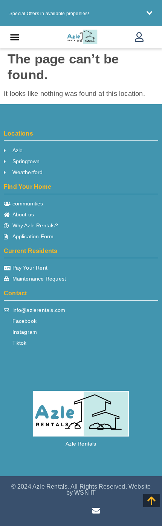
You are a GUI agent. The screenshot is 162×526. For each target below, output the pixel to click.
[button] (81, 13)
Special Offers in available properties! (49, 13)
